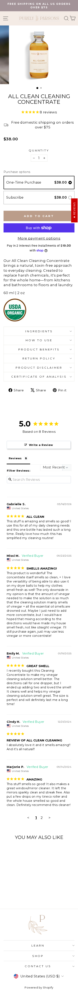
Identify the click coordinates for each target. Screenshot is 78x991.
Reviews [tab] (15, 458)
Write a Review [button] (41, 445)
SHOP (38, 956)
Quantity (39, 150)
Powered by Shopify (39, 987)
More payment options (39, 238)
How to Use (39, 340)
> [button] (49, 818)
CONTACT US (38, 966)
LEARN (38, 945)
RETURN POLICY (39, 358)
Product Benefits (39, 349)
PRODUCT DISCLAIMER (39, 367)
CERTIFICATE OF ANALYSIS (39, 376)
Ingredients (39, 331)
